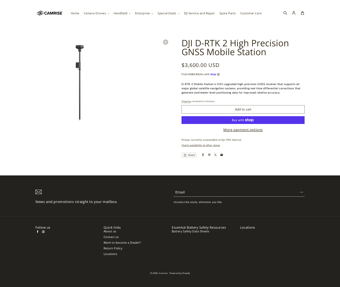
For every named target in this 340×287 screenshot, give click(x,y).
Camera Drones (95, 13)
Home (75, 13)
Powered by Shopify (179, 273)
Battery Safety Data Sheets (190, 231)
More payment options (243, 129)
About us (110, 231)
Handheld (121, 13)
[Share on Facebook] (203, 155)
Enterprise (143, 13)
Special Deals (167, 13)
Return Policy (113, 248)
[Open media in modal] (165, 42)
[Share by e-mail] (221, 155)
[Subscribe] (301, 192)
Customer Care (251, 13)
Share (191, 155)
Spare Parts (227, 13)
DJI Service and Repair (199, 13)
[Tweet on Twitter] (215, 155)
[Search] (285, 13)
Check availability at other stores (201, 145)
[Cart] (302, 13)
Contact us (111, 237)
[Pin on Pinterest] (209, 155)
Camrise (163, 273)
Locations (110, 254)
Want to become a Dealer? (122, 243)
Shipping (186, 101)
